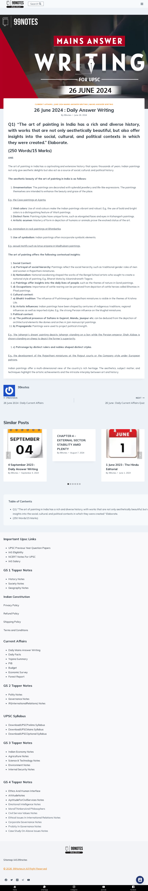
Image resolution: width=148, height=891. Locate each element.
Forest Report (16, 676)
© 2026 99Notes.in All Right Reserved (25, 868)
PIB (10, 663)
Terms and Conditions (15, 630)
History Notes (16, 579)
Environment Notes (19, 765)
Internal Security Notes (21, 769)
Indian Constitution (16, 596)
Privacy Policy (11, 605)
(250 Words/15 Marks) (25, 518)
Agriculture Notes (18, 756)
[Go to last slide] (8, 455)
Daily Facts (14, 654)
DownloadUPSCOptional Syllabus (27, 733)
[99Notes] (15, 4)
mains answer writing (101, 104)
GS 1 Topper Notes (17, 570)
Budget (12, 667)
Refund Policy (11, 613)
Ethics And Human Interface (24, 790)
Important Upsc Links (19, 539)
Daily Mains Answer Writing (24, 650)
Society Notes (16, 583)
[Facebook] (5, 879)
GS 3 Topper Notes (17, 743)
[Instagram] (17, 879)
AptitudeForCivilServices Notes (26, 799)
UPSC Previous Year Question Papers (29, 547)
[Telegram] (22, 879)
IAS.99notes (20, 859)
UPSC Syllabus (14, 716)
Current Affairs (43, 104)
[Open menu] (142, 4)
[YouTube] (28, 879)
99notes (67, 115)
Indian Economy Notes (21, 751)
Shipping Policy (12, 621)
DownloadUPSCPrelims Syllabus (26, 724)
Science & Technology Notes (24, 760)
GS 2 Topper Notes (17, 686)
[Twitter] (11, 879)
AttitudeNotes (16, 795)
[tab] (68, 484)
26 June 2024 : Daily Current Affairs (23, 400)
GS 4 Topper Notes (17, 782)
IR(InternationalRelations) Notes (26, 703)
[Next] (139, 455)
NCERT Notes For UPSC (22, 556)
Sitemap (8, 859)
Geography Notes (18, 587)
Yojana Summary (18, 658)
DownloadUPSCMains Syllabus (26, 729)
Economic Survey (18, 672)
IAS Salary (14, 561)
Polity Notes (15, 694)
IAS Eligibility (15, 552)
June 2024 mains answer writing (71, 104)
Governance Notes (18, 698)
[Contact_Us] (140, 880)
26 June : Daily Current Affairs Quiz (125, 400)
